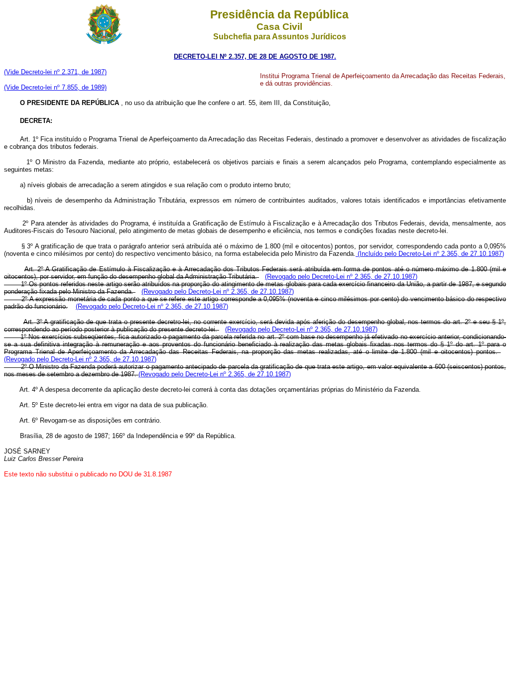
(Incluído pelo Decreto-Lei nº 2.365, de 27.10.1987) (430, 253)
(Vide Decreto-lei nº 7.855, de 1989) (55, 87)
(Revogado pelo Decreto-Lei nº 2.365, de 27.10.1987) (341, 276)
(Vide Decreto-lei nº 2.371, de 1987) (55, 72)
